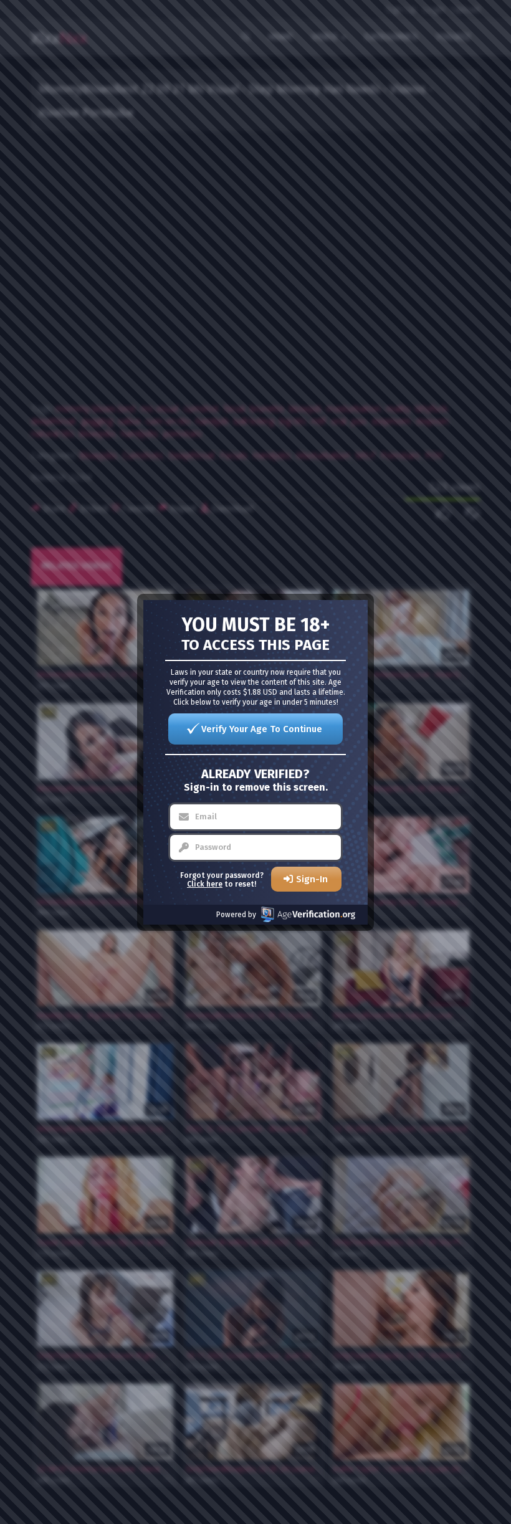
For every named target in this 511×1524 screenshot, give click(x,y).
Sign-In (312, 879)
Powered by (236, 914)
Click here (204, 884)
